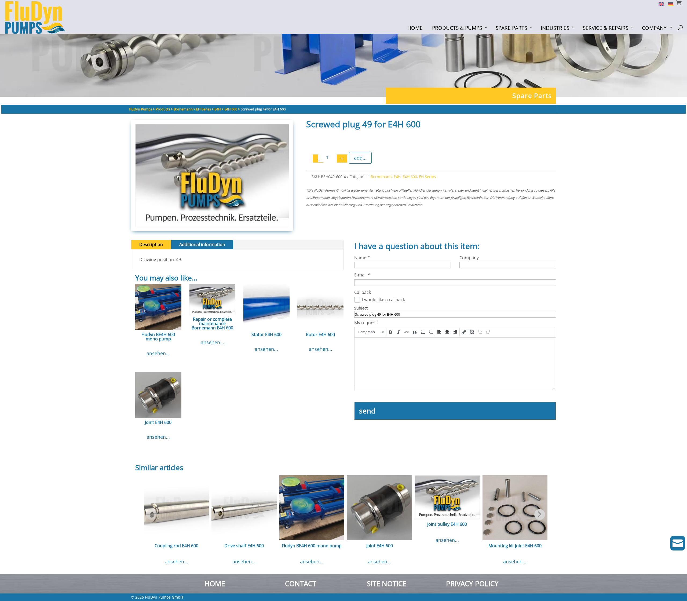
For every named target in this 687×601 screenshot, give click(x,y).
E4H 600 (410, 176)
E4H (397, 176)
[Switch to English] (659, 4)
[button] (371, 332)
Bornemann (381, 176)
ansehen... (158, 353)
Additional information (202, 244)
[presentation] (371, 332)
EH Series (427, 176)
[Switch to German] (668, 4)
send (367, 411)
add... (360, 157)
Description (151, 244)
